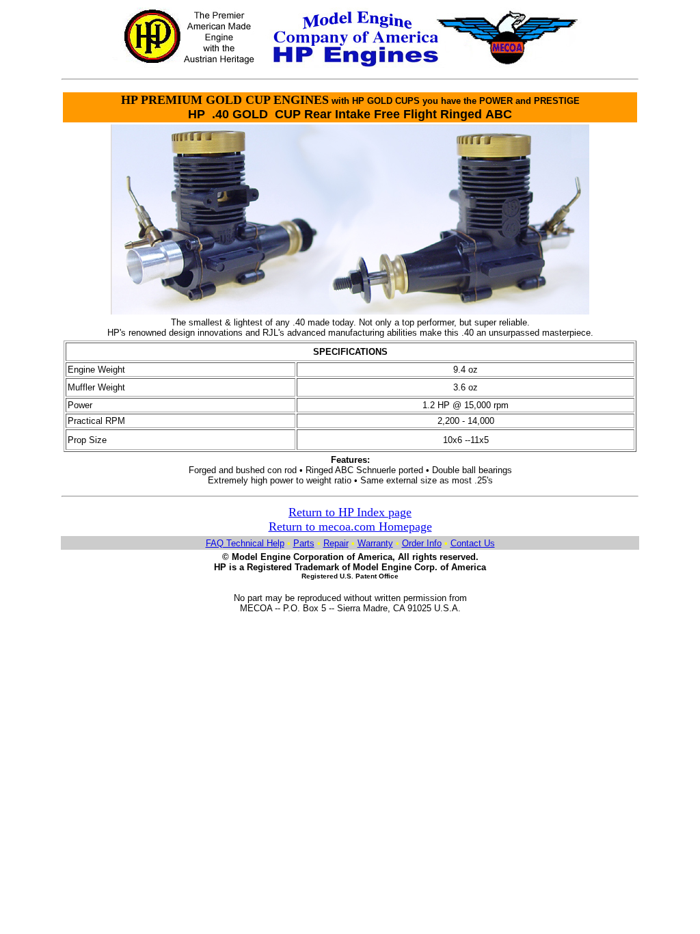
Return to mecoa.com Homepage (350, 526)
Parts (303, 543)
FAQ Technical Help (245, 543)
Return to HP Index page (350, 512)
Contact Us (472, 543)
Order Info (422, 543)
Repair (336, 543)
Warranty (375, 543)
